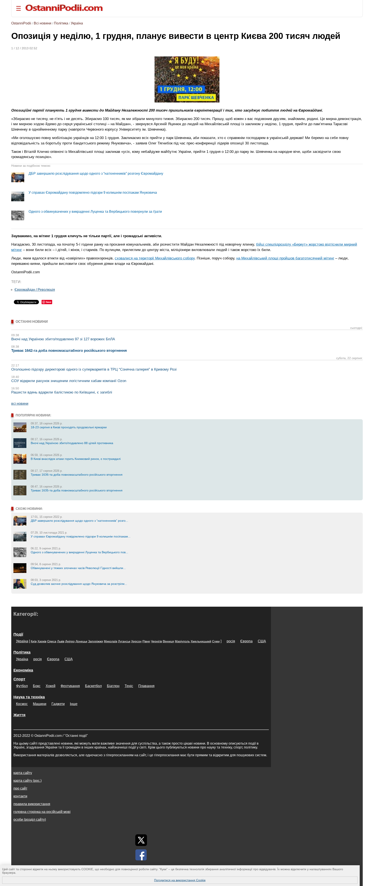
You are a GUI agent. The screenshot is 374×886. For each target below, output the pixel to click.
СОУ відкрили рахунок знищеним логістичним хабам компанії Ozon (68, 381)
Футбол (22, 686)
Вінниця (168, 641)
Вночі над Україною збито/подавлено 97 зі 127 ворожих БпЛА (63, 339)
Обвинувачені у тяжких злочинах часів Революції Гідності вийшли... (78, 568)
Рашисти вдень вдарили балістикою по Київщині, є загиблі (61, 392)
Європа (246, 641)
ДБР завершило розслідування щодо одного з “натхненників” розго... (79, 520)
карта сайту (22, 773)
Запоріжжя (95, 641)
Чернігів (156, 641)
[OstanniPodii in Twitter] (141, 840)
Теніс (129, 686)
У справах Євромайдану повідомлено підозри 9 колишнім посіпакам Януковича (93, 192)
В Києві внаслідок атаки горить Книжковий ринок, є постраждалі (76, 459)
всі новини (19, 403)
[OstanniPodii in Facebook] (141, 855)
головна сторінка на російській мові (42, 812)
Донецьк (81, 641)
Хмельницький (201, 641)
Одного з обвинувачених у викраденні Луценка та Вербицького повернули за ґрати (95, 211)
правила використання (31, 804)
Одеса (51, 641)
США (262, 641)
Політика (61, 23)
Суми (216, 641)
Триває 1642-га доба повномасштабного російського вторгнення (69, 351)
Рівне (146, 641)
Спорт (19, 679)
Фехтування (70, 686)
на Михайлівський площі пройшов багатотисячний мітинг (285, 258)
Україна (77, 23)
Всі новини (42, 23)
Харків (41, 641)
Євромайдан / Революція (35, 289)
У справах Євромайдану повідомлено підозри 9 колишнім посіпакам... (81, 536)
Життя (19, 715)
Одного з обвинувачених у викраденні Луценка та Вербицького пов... (79, 552)
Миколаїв (110, 641)
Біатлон (113, 686)
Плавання (146, 686)
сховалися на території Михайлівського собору (155, 258)
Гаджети (58, 704)
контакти (20, 796)
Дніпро (70, 641)
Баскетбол (93, 686)
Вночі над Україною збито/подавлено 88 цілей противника (72, 443)
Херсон (136, 641)
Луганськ (124, 641)
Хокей (50, 686)
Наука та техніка (29, 697)
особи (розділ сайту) (29, 819)
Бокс (36, 686)
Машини (39, 704)
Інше (73, 704)
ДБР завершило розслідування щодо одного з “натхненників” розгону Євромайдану (96, 173)
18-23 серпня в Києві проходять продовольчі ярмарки (69, 427)
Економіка (23, 670)
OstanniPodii (21, 23)
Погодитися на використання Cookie (180, 880)
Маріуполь (182, 641)
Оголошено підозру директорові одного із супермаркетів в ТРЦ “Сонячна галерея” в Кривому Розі (94, 369)
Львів (60, 641)
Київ (34, 641)
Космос (22, 704)
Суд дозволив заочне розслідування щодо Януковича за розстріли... (79, 583)
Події (18, 634)
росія (231, 641)
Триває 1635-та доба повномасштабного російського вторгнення (77, 490)
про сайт (20, 788)
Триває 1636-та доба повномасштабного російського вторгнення (77, 474)
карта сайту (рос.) (27, 780)
